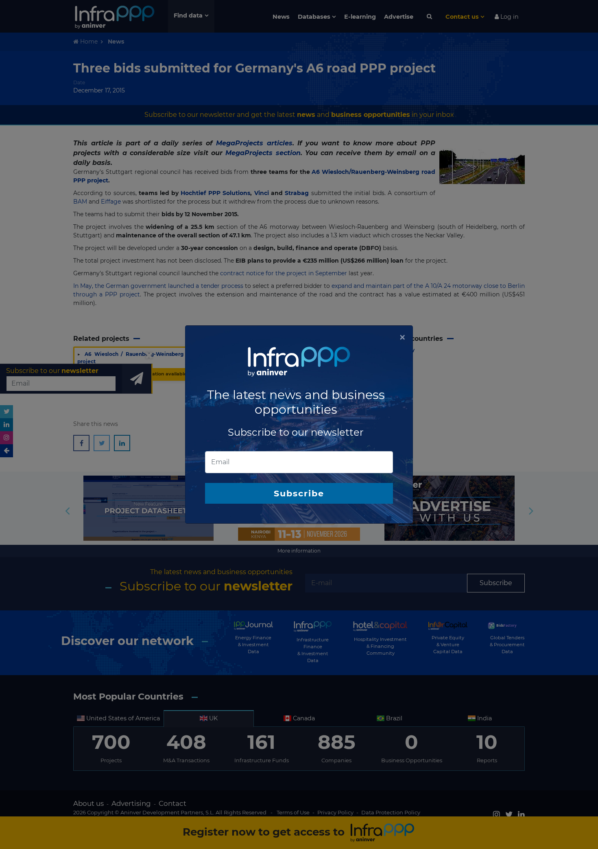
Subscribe (299, 493)
